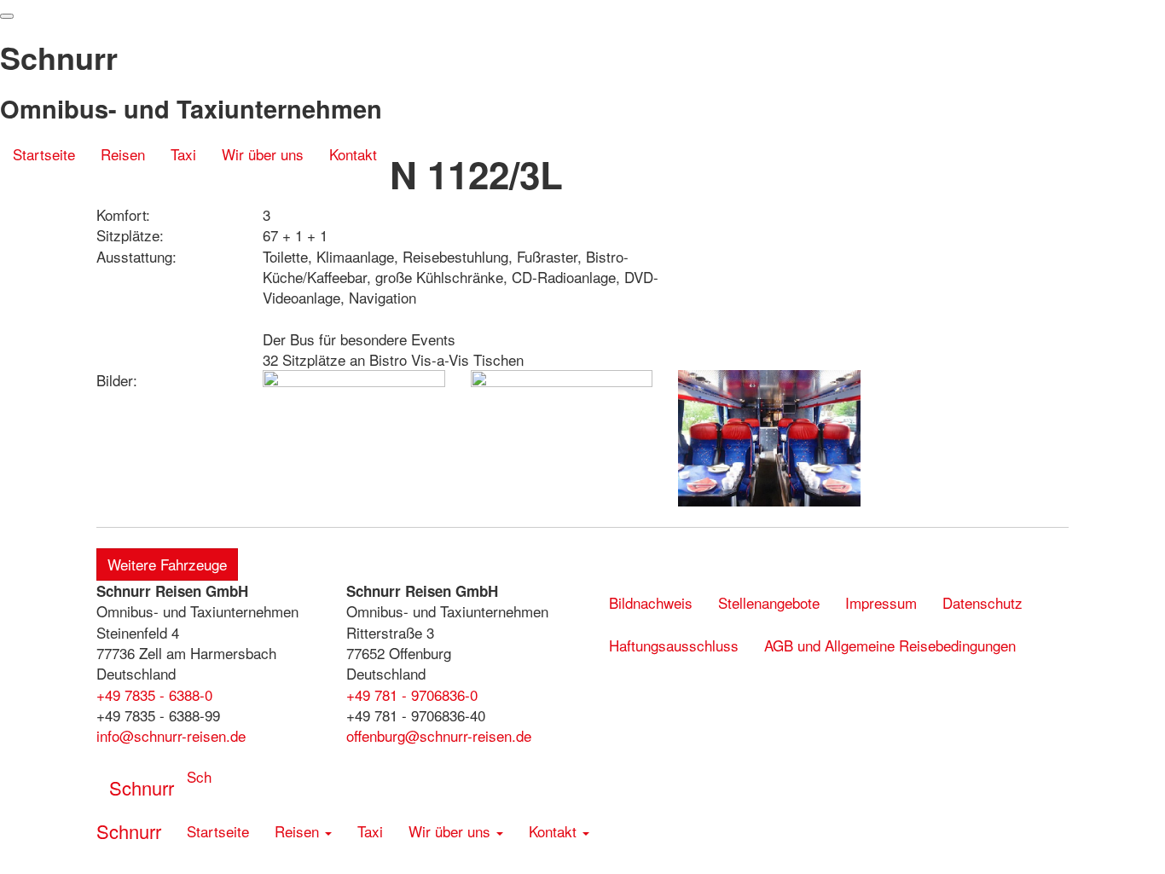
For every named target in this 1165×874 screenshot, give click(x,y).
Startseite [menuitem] (218, 831)
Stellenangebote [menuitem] (769, 602)
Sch (199, 776)
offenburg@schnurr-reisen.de (438, 735)
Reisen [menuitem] (123, 154)
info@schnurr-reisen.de (171, 735)
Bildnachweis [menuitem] (651, 602)
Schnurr (141, 787)
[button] (123, 187)
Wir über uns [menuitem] (263, 154)
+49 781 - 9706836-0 (412, 694)
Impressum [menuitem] (881, 602)
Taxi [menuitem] (370, 831)
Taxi (183, 154)
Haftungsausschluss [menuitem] (674, 645)
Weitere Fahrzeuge (167, 564)
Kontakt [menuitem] (353, 154)
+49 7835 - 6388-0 (154, 694)
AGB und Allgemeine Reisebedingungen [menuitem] (890, 645)
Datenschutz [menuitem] (982, 602)
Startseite (44, 154)
